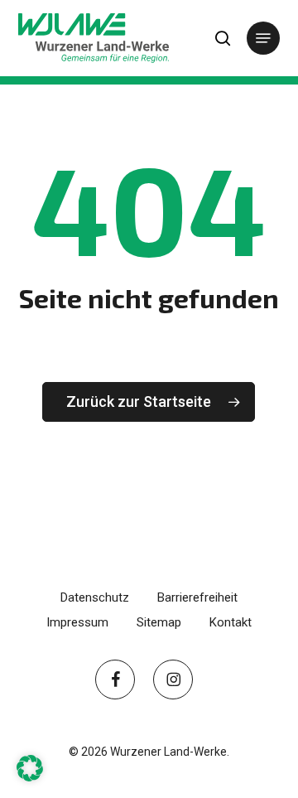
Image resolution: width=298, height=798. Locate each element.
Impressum (77, 622)
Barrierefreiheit (197, 597)
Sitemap (159, 622)
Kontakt (230, 622)
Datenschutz (94, 597)
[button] (263, 38)
